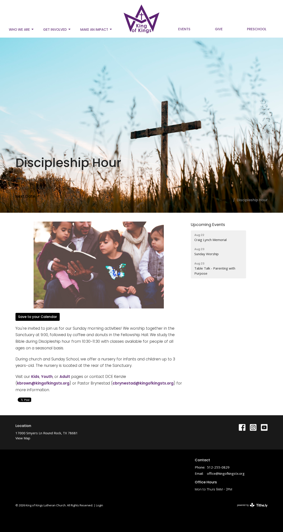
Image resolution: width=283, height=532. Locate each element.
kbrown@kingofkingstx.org (43, 383)
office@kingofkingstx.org (226, 473)
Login (99, 505)
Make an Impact (94, 29)
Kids (35, 376)
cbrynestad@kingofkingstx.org (143, 383)
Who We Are (19, 29)
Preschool (256, 29)
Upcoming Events (208, 224)
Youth (47, 376)
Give (219, 29)
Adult (64, 376)
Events (184, 29)
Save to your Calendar (37, 316)
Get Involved (55, 29)
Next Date (25, 196)
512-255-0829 (218, 467)
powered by (250, 508)
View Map (22, 438)
